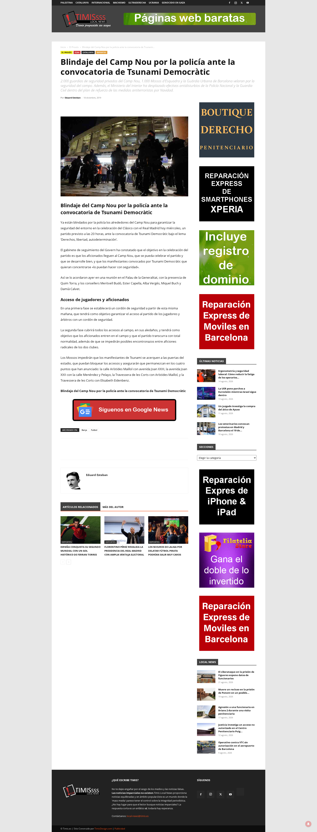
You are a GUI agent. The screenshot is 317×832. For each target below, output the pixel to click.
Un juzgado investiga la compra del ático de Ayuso (236, 408)
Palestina (67, 2)
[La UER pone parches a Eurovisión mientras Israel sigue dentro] (206, 393)
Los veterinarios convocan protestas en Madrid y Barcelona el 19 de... (233, 427)
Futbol (94, 430)
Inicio (63, 47)
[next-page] (68, 562)
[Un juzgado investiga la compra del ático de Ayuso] (206, 411)
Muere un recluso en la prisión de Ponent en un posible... (236, 691)
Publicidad (119, 828)
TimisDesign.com (103, 828)
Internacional (101, 2)
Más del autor (113, 507)
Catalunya (82, 2)
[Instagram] (235, 3)
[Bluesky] (253, 3)
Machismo (119, 2)
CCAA (77, 52)
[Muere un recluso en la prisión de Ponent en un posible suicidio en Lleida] (206, 694)
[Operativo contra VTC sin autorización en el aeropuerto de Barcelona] (206, 747)
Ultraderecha (137, 2)
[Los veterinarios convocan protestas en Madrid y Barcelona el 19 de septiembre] (206, 428)
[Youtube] (247, 3)
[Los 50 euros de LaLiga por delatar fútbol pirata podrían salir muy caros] (168, 530)
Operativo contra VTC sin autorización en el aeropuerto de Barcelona (236, 746)
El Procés (74, 47)
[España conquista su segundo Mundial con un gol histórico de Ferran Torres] (81, 530)
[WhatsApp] (81, 106)
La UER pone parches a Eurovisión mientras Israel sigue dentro (237, 392)
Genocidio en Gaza (173, 2)
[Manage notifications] (308, 824)
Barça (84, 430)
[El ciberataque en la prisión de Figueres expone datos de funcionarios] (206, 676)
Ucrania (154, 2)
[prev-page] (63, 562)
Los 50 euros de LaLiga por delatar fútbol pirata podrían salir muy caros (165, 550)
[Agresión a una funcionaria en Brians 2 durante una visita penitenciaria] (206, 711)
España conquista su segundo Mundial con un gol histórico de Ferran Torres (81, 550)
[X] (241, 3)
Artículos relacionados (80, 507)
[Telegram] (89, 106)
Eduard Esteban (73, 97)
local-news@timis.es (138, 816)
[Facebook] (229, 3)
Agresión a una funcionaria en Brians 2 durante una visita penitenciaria (236, 710)
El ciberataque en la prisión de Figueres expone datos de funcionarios (236, 675)
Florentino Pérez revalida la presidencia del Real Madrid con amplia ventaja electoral (124, 550)
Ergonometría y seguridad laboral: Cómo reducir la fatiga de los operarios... (236, 374)
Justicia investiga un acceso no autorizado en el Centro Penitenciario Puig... (236, 728)
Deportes (101, 52)
